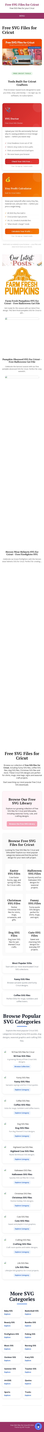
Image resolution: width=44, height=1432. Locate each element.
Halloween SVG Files (35, 872)
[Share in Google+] (21, 1413)
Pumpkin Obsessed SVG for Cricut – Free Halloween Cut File (22, 360)
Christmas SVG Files (14, 901)
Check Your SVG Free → (22, 161)
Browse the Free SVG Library (22, 824)
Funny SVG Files (34, 901)
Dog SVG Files (14, 934)
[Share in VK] (10, 1413)
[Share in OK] (16, 1413)
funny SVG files (24, 767)
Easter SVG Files (14, 872)
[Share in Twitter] (27, 1413)
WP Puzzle (26, 1427)
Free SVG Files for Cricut (22, 4)
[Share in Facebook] (4, 1413)
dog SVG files (13, 770)
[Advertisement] (22, 655)
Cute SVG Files (34, 934)
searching (12, 782)
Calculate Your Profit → (22, 231)
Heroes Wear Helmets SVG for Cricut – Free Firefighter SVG (22, 553)
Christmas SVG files (28, 770)
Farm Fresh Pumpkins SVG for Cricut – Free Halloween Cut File (22, 302)
